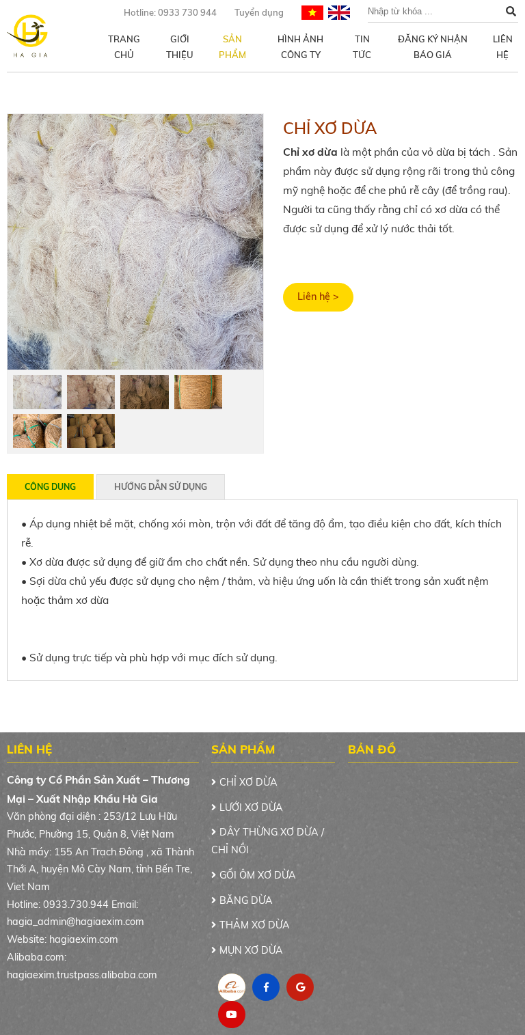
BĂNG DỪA (246, 900)
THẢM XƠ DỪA (254, 925)
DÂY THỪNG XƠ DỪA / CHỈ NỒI (267, 841)
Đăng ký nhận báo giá (433, 46)
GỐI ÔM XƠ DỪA (257, 875)
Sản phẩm (232, 46)
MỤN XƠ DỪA (251, 950)
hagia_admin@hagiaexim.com (75, 921)
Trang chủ (124, 46)
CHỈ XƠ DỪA (248, 782)
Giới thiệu (179, 46)
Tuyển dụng (259, 12)
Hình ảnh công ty (300, 46)
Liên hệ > (318, 296)
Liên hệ (503, 46)
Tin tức (362, 46)
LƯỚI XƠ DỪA (251, 807)
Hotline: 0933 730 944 (170, 12)
